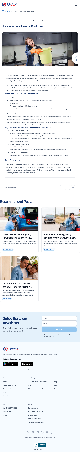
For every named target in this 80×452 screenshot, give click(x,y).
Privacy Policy (33, 369)
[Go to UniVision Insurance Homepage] (9, 5)
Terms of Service (44, 369)
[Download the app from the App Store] (27, 364)
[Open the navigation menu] (76, 5)
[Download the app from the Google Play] (10, 364)
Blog (8, 11)
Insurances (6, 378)
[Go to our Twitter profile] (28, 432)
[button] (62, 187)
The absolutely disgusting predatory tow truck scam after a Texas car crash (60, 237)
